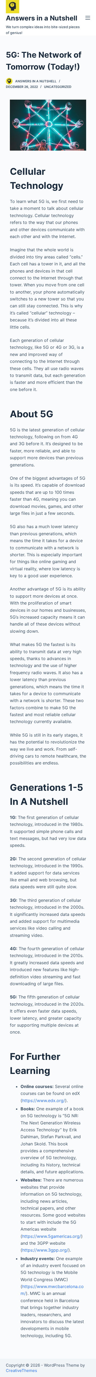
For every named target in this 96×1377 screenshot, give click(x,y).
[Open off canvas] (87, 17)
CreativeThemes (21, 1370)
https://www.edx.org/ (43, 1100)
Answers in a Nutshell (41, 18)
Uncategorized (57, 87)
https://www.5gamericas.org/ (51, 1236)
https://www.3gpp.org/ (45, 1250)
